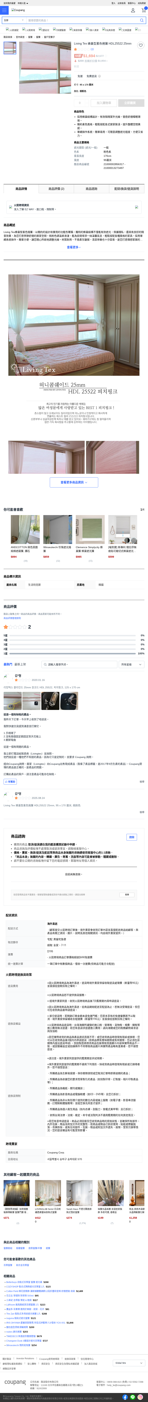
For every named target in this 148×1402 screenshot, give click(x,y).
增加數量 (87, 105)
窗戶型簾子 (49, 37)
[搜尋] (142, 20)
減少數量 (87, 101)
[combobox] (131, 664)
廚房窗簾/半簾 (35, 1248)
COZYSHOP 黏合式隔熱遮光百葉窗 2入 (25, 1286)
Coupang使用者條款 (49, 1358)
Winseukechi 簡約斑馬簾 (18, 1345)
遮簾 (48, 1248)
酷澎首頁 (8, 37)
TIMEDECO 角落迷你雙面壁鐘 (21, 1336)
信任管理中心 (87, 1358)
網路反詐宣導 (9, 1368)
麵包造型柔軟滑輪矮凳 (17, 1327)
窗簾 (30, 37)
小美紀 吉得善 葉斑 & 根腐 (19, 1300)
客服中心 (132, 3)
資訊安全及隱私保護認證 (67, 1363)
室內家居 (20, 37)
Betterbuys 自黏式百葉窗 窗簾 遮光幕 (24, 1282)
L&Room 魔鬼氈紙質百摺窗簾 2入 (22, 1304)
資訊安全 (45, 1363)
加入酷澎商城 (90, 1363)
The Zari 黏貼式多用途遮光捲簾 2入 (23, 1314)
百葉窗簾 (8, 1265)
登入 (114, 3)
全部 (6, 20)
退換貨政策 (70, 1358)
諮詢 (131, 837)
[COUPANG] (15, 1383)
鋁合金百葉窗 (22, 1265)
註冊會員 (122, 3)
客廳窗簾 (20, 1248)
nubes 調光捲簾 (14, 1332)
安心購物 (31, 1363)
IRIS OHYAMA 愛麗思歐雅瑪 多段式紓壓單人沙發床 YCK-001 (35, 1323)
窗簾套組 (8, 1248)
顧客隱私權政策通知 (12, 1363)
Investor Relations (25, 1358)
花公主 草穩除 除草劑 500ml (20, 1295)
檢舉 (127, 895)
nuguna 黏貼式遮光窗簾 (18, 1318)
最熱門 (8, 664)
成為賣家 (142, 3)
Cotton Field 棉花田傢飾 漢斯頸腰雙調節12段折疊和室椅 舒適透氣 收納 (40, 1291)
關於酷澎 (7, 1358)
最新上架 (20, 664)
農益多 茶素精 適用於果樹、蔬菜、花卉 (25, 1309)
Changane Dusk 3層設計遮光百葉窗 (24, 1341)
